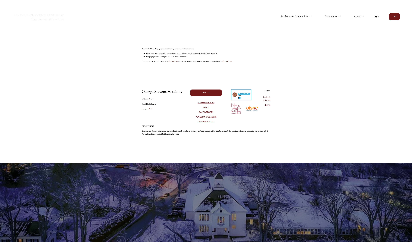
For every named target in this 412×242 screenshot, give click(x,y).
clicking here (173, 61)
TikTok (267, 105)
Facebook (266, 97)
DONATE (206, 93)
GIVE (394, 17)
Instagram (266, 100)
